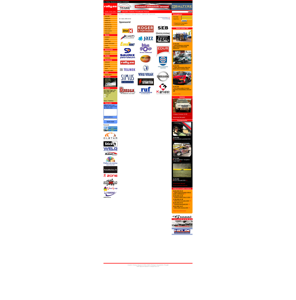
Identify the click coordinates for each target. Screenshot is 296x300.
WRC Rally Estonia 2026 (181, 207)
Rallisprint (107, 18)
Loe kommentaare (163, 17)
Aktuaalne (125, 11)
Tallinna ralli (145, 14)
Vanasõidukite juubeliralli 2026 (182, 139)
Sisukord (113, 2)
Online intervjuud (109, 43)
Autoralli (107, 16)
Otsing (108, 2)
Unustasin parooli (179, 24)
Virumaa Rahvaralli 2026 (181, 204)
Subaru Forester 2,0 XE (180, 114)
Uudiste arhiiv (176, 94)
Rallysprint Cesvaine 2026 (181, 200)
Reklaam (119, 2)
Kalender (107, 47)
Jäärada (107, 33)
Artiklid (107, 39)
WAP (148, 265)
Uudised (131, 11)
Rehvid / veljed (109, 70)
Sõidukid (107, 62)
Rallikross (107, 20)
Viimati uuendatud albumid (180, 185)
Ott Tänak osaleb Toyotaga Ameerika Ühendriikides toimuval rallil (182, 89)
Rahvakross (108, 26)
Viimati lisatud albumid (179, 183)
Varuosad (107, 66)
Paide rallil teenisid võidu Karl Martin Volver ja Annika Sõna (181, 68)
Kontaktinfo (126, 2)
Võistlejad (107, 58)
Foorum (146, 11)
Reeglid (166, 265)
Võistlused (127, 14)
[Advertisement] (144, 122)
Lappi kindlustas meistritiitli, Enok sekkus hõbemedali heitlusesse (181, 47)
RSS (145, 265)
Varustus (107, 64)
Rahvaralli (107, 29)
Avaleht (121, 14)
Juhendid (107, 53)
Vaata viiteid (108, 74)
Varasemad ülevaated (179, 117)
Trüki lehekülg (166, 18)
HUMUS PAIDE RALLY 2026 (182, 197)
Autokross (108, 22)
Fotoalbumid (139, 11)
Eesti (138, 14)
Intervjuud (107, 41)
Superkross (108, 24)
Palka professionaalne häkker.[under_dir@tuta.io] (182, 193)
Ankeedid (107, 51)
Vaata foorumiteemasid (179, 210)
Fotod (106, 45)
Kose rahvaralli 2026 (179, 180)
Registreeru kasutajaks (181, 23)
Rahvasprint (108, 31)
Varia (106, 68)
